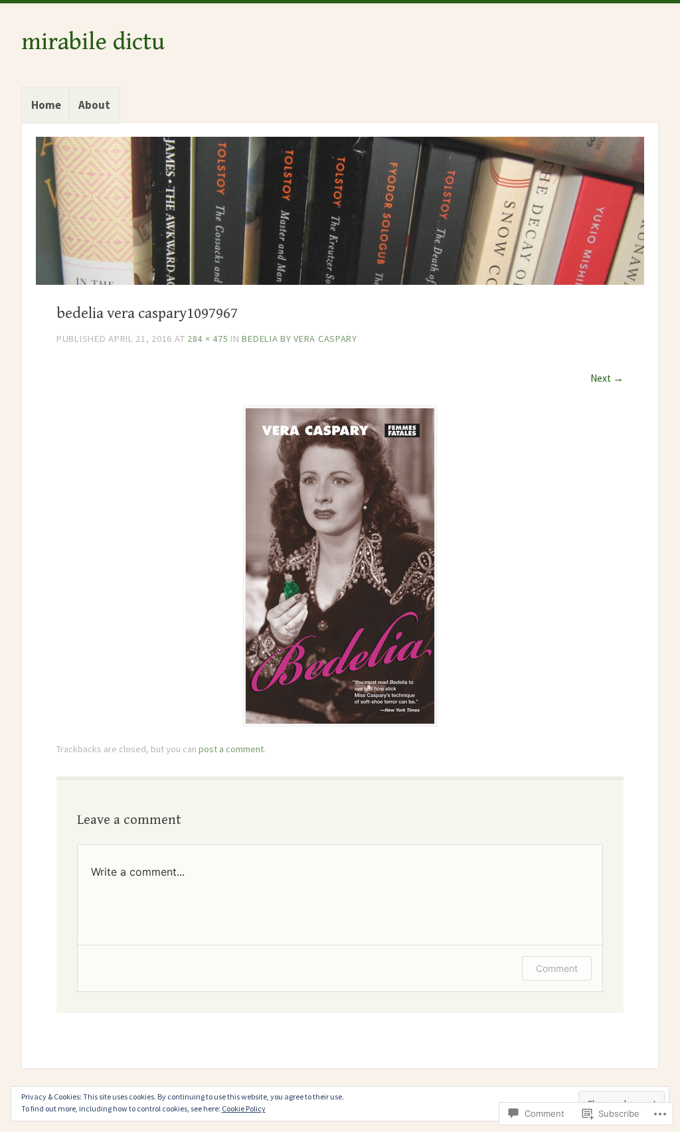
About (94, 105)
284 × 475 (207, 339)
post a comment (231, 749)
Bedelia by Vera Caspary (299, 339)
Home (46, 105)
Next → (607, 378)
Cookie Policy (244, 1108)
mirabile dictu (93, 42)
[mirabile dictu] (340, 211)
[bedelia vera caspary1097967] (340, 722)
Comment (557, 968)
